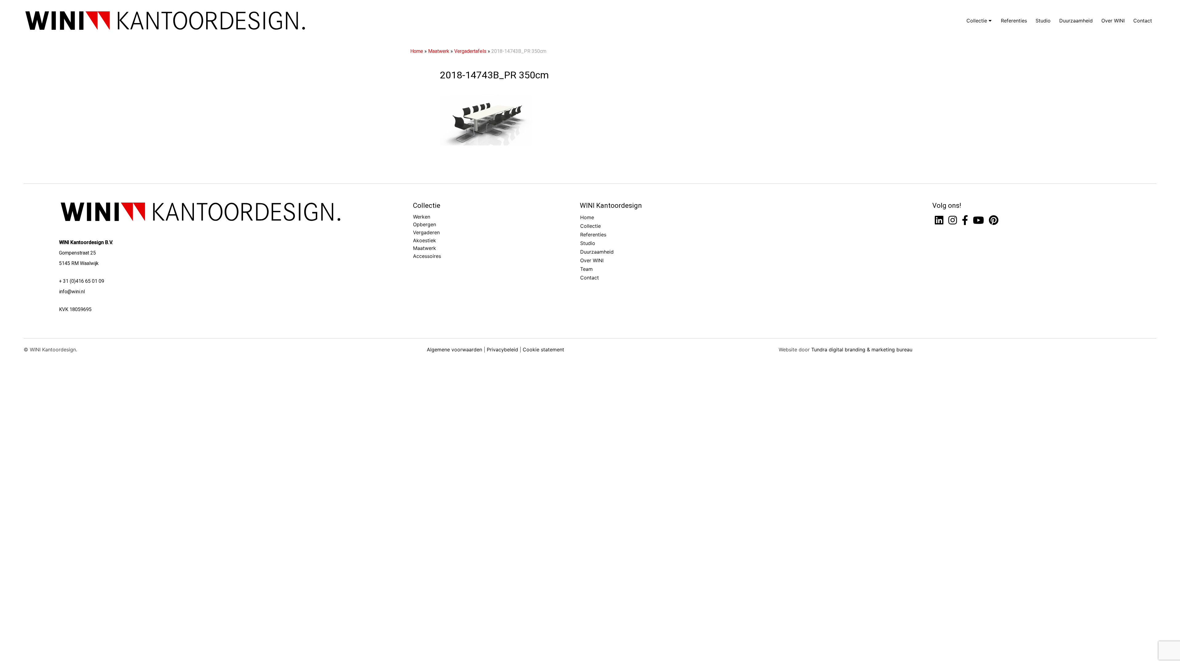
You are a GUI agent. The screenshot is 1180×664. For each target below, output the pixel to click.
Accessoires (427, 256)
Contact (1142, 21)
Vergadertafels (470, 51)
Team (586, 269)
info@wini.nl (72, 291)
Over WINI (1113, 21)
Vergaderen (426, 232)
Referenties (1014, 21)
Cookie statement (543, 349)
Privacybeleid (502, 349)
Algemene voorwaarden (454, 349)
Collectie (977, 21)
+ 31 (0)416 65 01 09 (81, 281)
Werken (421, 217)
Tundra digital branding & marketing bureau (861, 349)
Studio (1043, 21)
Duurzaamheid (1076, 21)
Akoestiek (424, 240)
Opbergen (424, 224)
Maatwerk (438, 51)
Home (416, 51)
